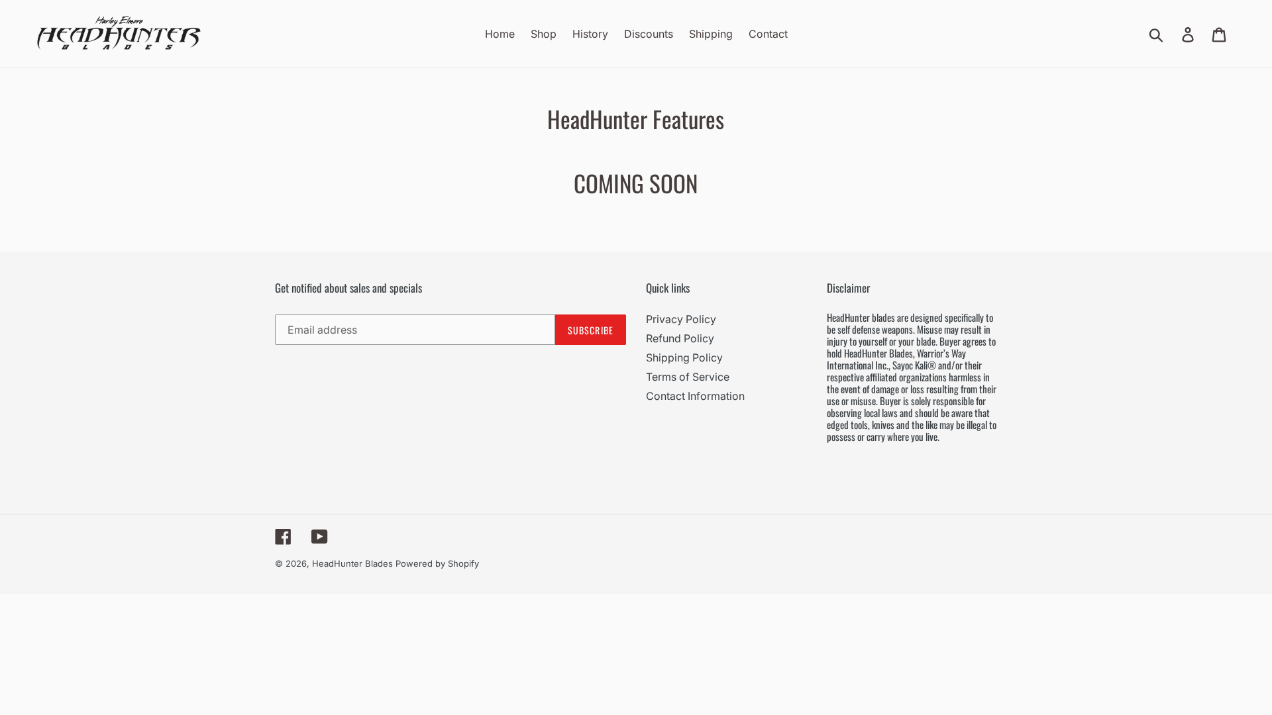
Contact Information (695, 396)
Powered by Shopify (437, 563)
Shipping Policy (684, 357)
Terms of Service (687, 376)
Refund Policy (680, 338)
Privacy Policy (681, 319)
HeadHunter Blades (352, 563)
